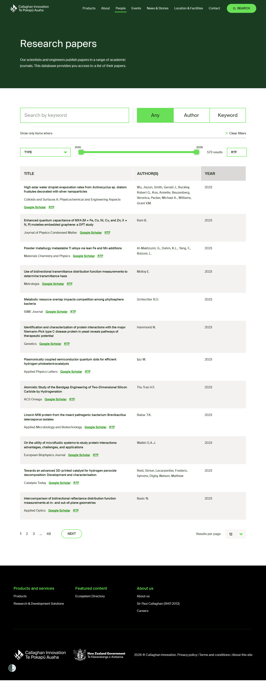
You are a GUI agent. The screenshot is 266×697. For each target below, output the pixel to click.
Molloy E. (143, 272)
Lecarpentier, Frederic (171, 471)
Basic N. (143, 498)
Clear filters (237, 133)
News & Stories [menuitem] (157, 8)
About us (143, 596)
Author (191, 115)
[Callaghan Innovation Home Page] (29, 8)
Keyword (228, 115)
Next (72, 534)
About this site (242, 655)
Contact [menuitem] (214, 8)
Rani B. (142, 220)
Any (155, 115)
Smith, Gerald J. (165, 187)
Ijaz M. (141, 359)
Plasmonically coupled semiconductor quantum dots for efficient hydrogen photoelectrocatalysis (70, 361)
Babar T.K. (144, 415)
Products (20, 596)
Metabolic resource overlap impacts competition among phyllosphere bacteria (74, 301)
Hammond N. (146, 327)
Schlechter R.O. (148, 299)
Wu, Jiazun (144, 187)
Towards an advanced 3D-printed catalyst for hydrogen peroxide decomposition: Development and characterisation (70, 473)
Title (29, 173)
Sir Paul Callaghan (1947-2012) (158, 604)
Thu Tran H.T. (146, 387)
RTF (234, 152)
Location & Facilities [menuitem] (188, 8)
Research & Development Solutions (39, 604)
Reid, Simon (145, 471)
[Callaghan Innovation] (43, 654)
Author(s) (147, 173)
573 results (215, 152)
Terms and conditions (214, 655)
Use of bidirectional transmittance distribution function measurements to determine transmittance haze (75, 274)
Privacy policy (187, 655)
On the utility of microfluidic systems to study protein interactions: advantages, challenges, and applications (70, 445)
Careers (142, 611)
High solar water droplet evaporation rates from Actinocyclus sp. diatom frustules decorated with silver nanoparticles (75, 189)
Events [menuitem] (136, 8)
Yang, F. (184, 248)
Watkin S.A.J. (146, 443)
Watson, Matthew (171, 476)
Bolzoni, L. (144, 253)
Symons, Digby (147, 476)
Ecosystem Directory (90, 596)
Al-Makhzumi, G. (148, 248)
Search (243, 8)
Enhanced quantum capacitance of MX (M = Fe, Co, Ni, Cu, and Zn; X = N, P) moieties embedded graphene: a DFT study (75, 222)
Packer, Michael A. (164, 198)
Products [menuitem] (89, 8)
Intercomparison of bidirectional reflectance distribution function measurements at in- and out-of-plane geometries (70, 500)
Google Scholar (35, 207)
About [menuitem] (105, 8)
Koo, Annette (161, 192)
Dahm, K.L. (170, 248)
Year (210, 173)
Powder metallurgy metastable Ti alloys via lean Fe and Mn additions (73, 248)
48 (49, 533)
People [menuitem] (121, 8)
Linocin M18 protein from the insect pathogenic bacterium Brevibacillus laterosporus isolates (75, 417)
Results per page (208, 534)
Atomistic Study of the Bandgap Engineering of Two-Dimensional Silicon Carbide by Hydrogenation (75, 389)
